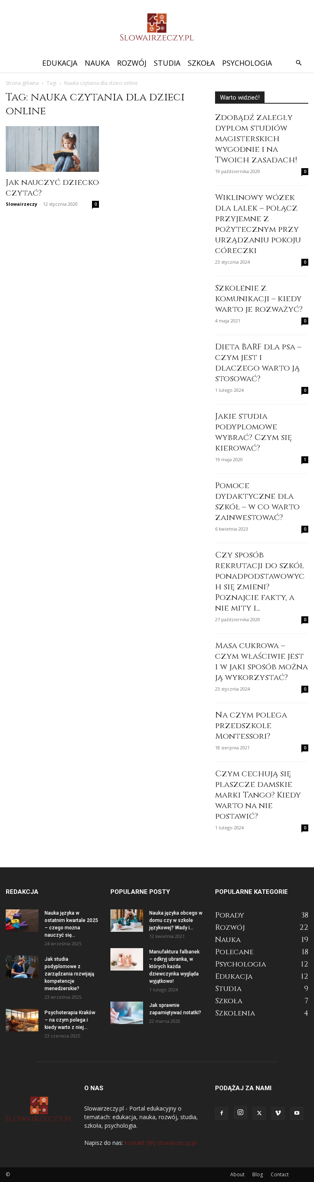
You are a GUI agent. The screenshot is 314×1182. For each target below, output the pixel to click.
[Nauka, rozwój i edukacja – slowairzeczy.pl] (157, 27)
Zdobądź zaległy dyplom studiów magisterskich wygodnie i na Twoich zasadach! (256, 138)
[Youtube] (296, 1113)
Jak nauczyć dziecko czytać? (52, 187)
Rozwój (131, 63)
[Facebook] (221, 1113)
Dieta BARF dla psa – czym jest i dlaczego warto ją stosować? (258, 362)
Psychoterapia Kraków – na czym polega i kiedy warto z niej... (70, 1020)
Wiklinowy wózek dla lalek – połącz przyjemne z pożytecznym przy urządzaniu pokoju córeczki (258, 224)
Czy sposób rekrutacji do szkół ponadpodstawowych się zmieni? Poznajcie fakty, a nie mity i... (260, 581)
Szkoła (201, 63)
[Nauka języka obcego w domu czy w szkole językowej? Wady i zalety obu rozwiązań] (126, 920)
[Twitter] (259, 1113)
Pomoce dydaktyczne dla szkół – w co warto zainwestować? (257, 501)
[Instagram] (240, 1112)
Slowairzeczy (21, 204)
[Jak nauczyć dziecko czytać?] (52, 149)
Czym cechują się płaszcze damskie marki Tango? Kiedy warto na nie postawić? (258, 795)
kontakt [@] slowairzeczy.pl (160, 1142)
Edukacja (59, 63)
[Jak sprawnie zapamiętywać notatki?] (126, 1013)
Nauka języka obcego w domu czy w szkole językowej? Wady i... (175, 920)
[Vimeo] (278, 1113)
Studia (167, 63)
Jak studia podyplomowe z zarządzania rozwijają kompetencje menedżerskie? (69, 973)
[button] (298, 63)
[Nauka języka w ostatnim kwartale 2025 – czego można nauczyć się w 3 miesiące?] (22, 920)
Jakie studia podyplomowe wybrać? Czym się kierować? (253, 432)
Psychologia (247, 63)
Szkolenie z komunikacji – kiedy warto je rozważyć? (259, 298)
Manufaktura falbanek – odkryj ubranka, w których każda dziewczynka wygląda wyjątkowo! (174, 966)
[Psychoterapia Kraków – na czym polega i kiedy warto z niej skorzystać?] (22, 1020)
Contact (280, 1174)
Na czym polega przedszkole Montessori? (251, 725)
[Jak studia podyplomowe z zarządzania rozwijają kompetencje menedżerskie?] (22, 966)
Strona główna (22, 83)
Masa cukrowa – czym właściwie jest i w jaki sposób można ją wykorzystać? (261, 661)
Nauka (97, 63)
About (237, 1174)
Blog (257, 1174)
